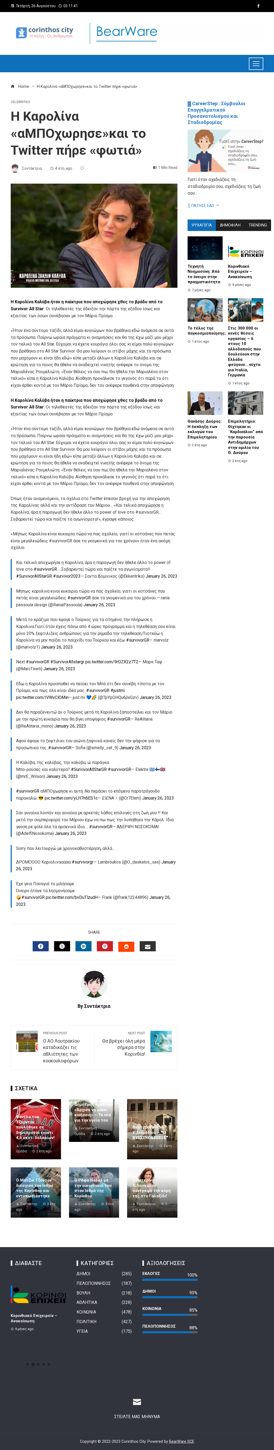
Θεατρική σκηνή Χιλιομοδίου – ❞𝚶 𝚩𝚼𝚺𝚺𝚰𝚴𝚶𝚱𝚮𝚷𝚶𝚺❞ (150, 1132)
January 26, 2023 (161, 576)
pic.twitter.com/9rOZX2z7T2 (111, 661)
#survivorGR (45, 569)
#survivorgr (82, 862)
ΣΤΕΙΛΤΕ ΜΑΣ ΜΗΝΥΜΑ (137, 1416)
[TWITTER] (62, 946)
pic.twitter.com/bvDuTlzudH (72, 897)
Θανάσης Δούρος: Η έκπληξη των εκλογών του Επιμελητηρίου (205, 429)
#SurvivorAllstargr (67, 661)
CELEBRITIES (20, 102)
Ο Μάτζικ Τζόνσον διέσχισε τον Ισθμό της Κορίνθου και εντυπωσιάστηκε (34, 1188)
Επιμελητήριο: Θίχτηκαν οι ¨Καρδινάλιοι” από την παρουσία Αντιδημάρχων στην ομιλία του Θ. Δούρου (245, 437)
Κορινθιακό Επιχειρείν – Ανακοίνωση (240, 271)
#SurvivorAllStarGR (34, 576)
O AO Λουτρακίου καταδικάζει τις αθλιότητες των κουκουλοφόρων (61, 1047)
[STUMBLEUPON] (126, 947)
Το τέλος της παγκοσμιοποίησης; (207, 331)
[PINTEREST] (105, 946)
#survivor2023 (67, 576)
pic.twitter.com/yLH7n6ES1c (71, 798)
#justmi (118, 690)
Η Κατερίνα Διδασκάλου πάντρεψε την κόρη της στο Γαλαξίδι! (151, 1188)
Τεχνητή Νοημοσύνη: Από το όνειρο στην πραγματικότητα (204, 274)
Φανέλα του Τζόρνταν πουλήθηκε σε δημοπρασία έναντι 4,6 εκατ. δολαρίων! (35, 1127)
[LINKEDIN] (83, 946)
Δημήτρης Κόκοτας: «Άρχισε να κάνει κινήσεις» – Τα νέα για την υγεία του (93, 1112)
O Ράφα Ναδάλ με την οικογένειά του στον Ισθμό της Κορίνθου (93, 1188)
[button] (27, 1364)
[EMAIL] (148, 946)
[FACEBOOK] (41, 946)
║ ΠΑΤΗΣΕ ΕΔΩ (201, 205)
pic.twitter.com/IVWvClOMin (42, 697)
